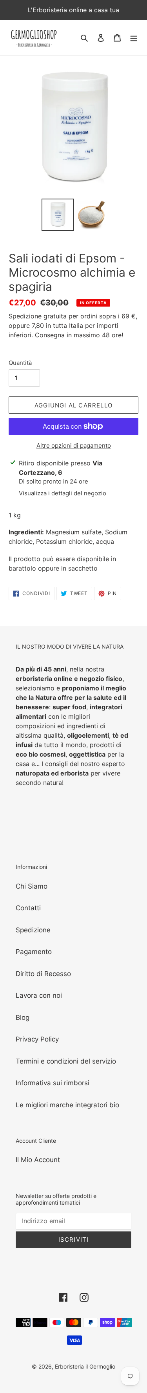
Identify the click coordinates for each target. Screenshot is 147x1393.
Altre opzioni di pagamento (73, 445)
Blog (22, 1017)
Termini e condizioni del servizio (66, 1061)
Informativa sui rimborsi (52, 1083)
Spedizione (33, 930)
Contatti (28, 908)
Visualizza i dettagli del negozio (62, 493)
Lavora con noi (39, 995)
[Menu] (133, 38)
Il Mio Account (38, 1160)
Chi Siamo (31, 886)
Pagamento (34, 952)
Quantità (20, 362)
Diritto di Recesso (43, 974)
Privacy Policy (37, 1039)
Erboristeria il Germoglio (85, 1366)
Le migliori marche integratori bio (67, 1105)
